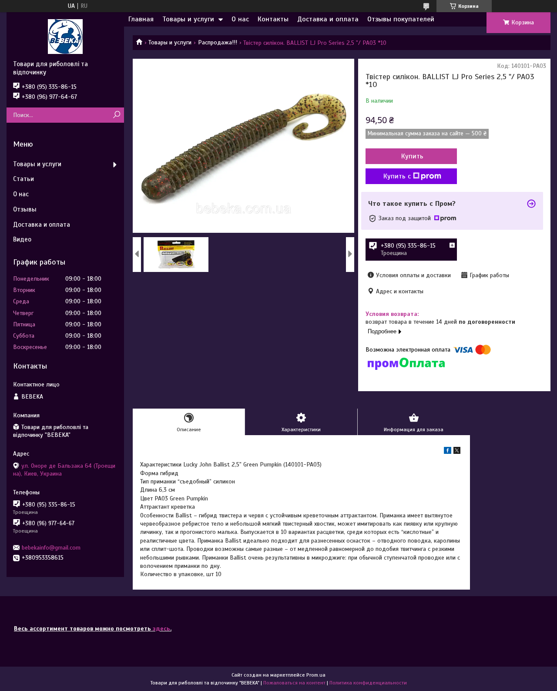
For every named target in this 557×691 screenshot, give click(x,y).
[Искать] (116, 115)
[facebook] (447, 452)
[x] (456, 452)
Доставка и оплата (328, 19)
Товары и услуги (188, 19)
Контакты (273, 19)
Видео (22, 239)
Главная (141, 19)
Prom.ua (315, 675)
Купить (412, 156)
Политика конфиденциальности (368, 683)
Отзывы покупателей (400, 19)
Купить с (397, 176)
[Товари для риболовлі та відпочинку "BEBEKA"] (65, 36)
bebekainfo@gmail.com (51, 547)
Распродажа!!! (217, 42)
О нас (240, 19)
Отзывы (25, 209)
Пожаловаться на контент (294, 683)
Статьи (23, 179)
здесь (161, 628)
